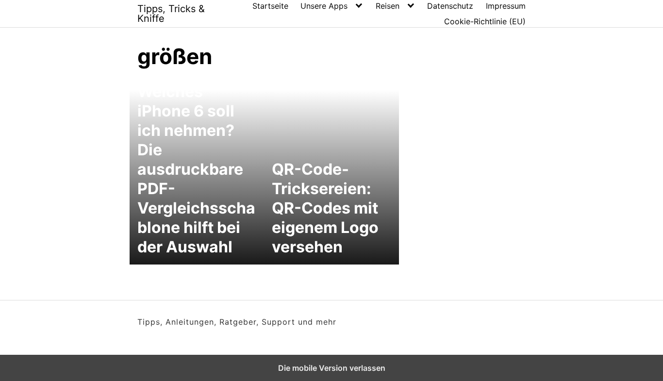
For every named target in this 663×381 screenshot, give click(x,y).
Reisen (387, 6)
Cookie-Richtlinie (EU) (485, 21)
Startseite (270, 6)
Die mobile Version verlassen (331, 368)
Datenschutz (450, 6)
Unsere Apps (324, 6)
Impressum (506, 6)
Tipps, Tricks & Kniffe (171, 13)
